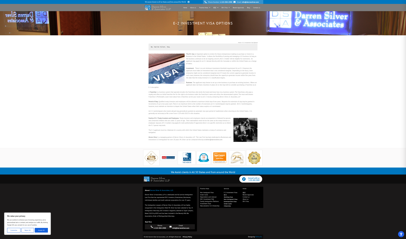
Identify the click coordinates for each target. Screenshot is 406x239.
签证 (214, 8)
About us (193, 8)
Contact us (256, 8)
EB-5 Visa (225, 8)
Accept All (41, 230)
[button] (205, 7)
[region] (27, 224)
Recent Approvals (238, 8)
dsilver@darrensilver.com (213, 140)
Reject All (28, 230)
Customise (13, 230)
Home (185, 8)
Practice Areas (203, 8)
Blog (248, 8)
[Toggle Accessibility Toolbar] (401, 234)
